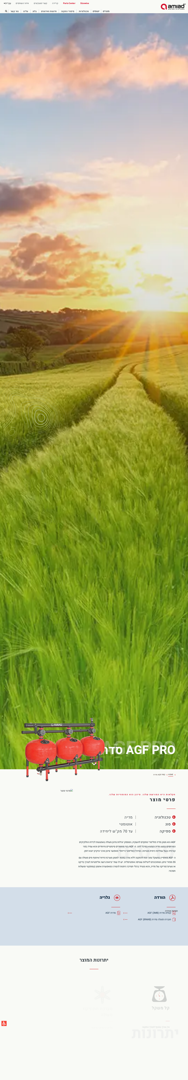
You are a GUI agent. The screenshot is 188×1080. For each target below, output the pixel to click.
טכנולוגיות (84, 11)
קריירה (55, 3)
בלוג (35, 11)
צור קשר (15, 11)
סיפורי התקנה (67, 11)
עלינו (25, 11)
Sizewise (84, 3)
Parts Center (69, 3)
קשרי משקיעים (40, 3)
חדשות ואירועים (49, 11)
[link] (173, 6)
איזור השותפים (22, 3)
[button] (7, 3)
